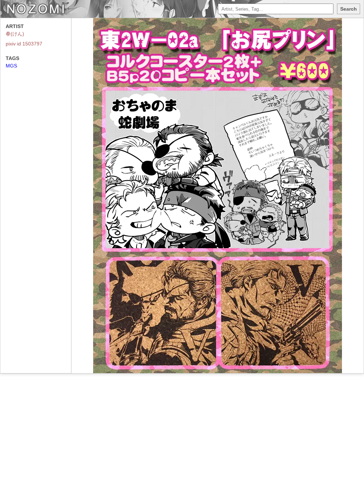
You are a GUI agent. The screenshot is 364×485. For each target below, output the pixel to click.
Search (348, 9)
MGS (11, 66)
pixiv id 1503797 (24, 44)
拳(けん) (15, 34)
